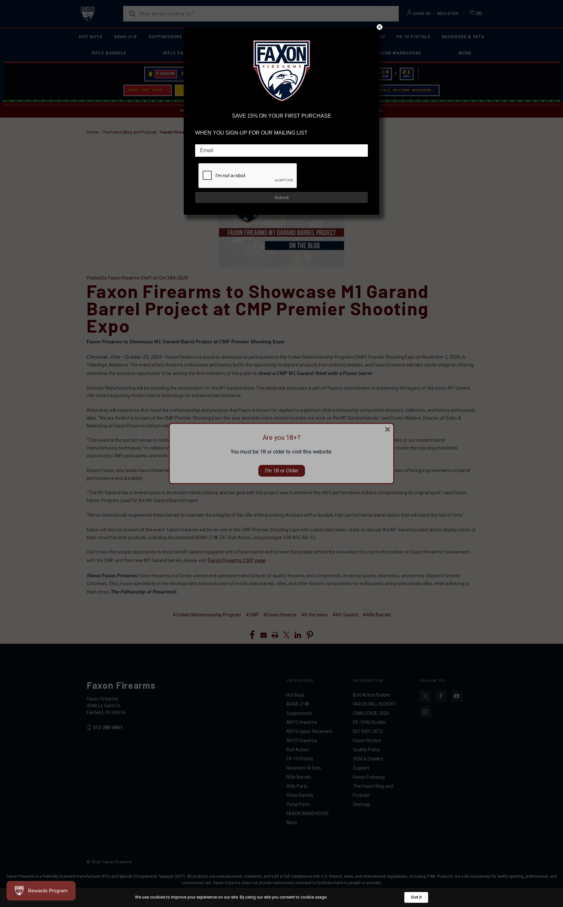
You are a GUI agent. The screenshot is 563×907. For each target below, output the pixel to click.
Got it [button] (416, 897)
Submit (281, 197)
